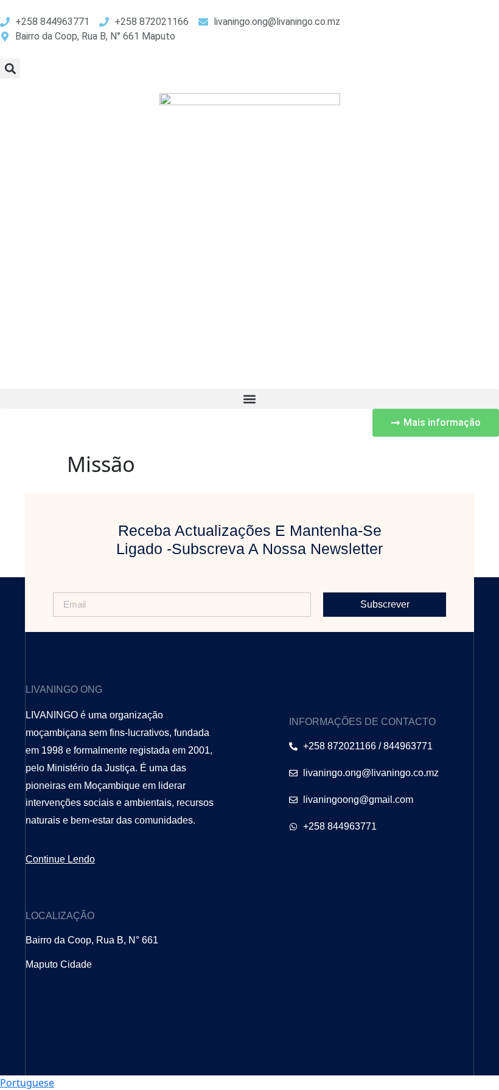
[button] (10, 68)
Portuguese (27, 1082)
